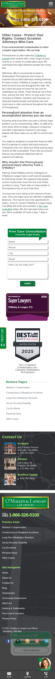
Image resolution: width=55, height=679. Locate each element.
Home (5, 573)
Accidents (13, 408)
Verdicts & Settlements (13, 608)
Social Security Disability (14, 542)
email (9, 677)
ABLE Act (7, 603)
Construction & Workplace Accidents (20, 532)
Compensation (18, 387)
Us (6, 578)
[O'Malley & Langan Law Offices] (13, 4)
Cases (12, 419)
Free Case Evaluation (13, 613)
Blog (4, 588)
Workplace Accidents (24, 393)
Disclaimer (7, 631)
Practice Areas (50, 4)
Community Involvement (14, 598)
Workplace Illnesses (22, 398)
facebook (8, 641)
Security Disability (18, 403)
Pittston (27, 14)
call (46, 677)
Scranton (16, 14)
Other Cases (8, 558)
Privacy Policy (9, 618)
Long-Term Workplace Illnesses (18, 537)
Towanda (38, 14)
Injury (13, 413)
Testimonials (8, 593)
